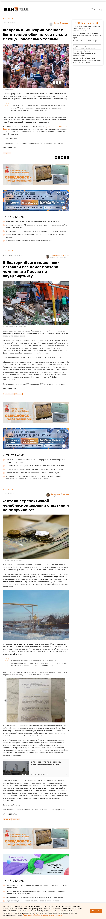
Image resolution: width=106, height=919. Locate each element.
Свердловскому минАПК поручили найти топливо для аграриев (87, 47)
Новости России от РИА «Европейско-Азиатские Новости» (11, 9)
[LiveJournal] (68, 157)
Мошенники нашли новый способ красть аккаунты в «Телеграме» (34, 897)
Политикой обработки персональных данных (42, 915)
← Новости (8, 18)
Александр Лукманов (59, 256)
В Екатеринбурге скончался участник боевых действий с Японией (34, 469)
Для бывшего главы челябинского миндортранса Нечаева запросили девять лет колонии (35, 461)
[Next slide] (65, 700)
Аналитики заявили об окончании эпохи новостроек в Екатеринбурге (86, 28)
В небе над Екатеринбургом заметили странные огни (29, 240)
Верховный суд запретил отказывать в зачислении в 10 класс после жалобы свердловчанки (35, 902)
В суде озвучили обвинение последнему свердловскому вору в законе (36, 231)
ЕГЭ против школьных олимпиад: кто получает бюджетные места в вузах (87, 36)
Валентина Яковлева (60, 494)
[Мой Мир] (65, 157)
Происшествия (8, 393)
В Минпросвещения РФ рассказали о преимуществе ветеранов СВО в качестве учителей (36, 226)
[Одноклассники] (59, 157)
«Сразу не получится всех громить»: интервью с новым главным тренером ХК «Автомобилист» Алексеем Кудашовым (33, 478)
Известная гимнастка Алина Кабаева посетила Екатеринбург (32, 221)
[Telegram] (62, 157)
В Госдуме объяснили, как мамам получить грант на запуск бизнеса (35, 466)
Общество (6, 153)
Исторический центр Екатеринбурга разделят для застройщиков (85, 53)
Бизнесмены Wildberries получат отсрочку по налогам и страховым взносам (35, 236)
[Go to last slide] (6, 700)
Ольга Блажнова (61, 23)
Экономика (7, 819)
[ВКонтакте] (56, 157)
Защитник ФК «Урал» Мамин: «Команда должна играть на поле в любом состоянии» (87, 60)
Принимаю (96, 911)
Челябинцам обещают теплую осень (85, 42)
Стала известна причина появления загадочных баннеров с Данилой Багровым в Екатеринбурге (35, 893)
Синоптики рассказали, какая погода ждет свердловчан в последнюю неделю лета (36, 887)
